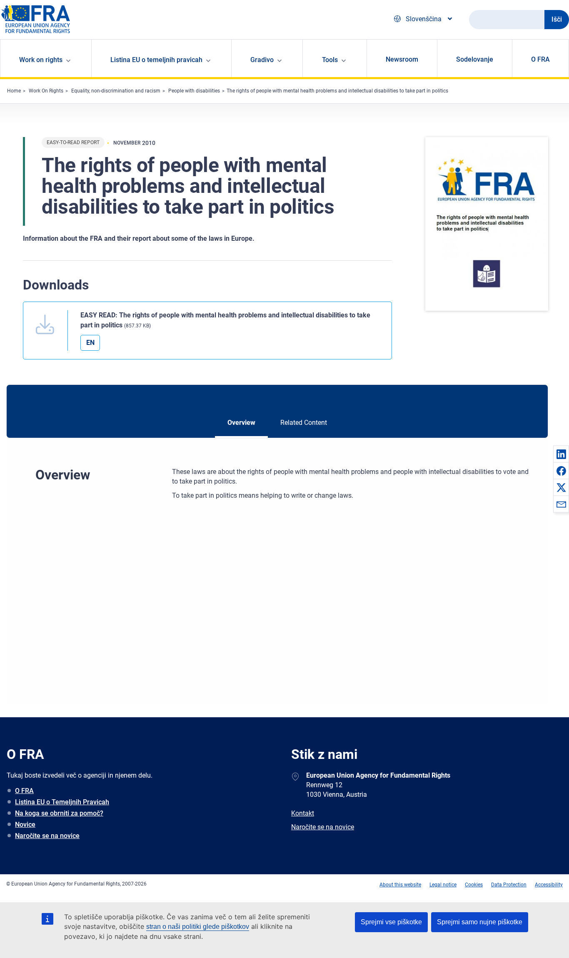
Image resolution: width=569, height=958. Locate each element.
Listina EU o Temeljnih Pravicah (62, 802)
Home (14, 91)
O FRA (540, 59)
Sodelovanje (474, 59)
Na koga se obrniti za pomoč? (59, 813)
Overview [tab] (241, 423)
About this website (400, 885)
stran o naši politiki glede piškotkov (197, 926)
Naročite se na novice (47, 836)
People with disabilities (194, 91)
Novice (25, 824)
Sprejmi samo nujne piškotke (479, 922)
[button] (561, 454)
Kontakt (302, 813)
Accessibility (549, 885)
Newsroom (402, 59)
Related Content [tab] (303, 423)
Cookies (474, 885)
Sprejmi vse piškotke (391, 922)
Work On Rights (46, 91)
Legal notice (443, 885)
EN (90, 343)
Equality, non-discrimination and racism (115, 91)
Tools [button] (330, 60)
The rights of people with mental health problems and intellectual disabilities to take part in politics (337, 91)
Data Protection (509, 885)
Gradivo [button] (262, 60)
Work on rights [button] (40, 60)
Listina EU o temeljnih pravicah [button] (156, 60)
